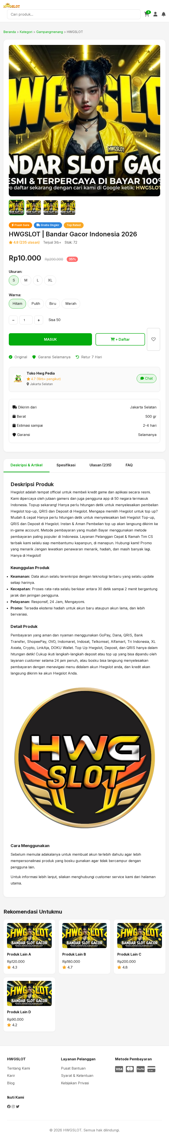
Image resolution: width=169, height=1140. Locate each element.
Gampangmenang (49, 32)
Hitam (17, 303)
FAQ (129, 465)
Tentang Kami (18, 1068)
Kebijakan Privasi (75, 1083)
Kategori (26, 32)
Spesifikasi (66, 465)
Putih (35, 303)
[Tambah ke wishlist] (153, 339)
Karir (11, 1075)
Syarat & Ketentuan (77, 1075)
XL (50, 280)
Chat (148, 378)
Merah (70, 303)
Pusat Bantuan (73, 1068)
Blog (11, 1083)
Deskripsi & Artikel (26, 465)
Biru (52, 303)
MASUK (50, 339)
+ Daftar (122, 339)
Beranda (10, 32)
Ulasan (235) (101, 465)
